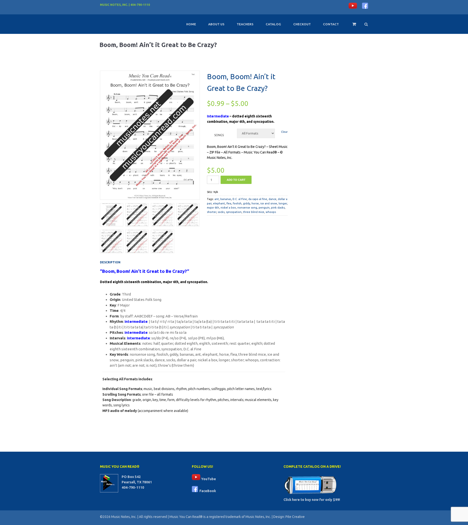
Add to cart (236, 179)
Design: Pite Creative (289, 517)
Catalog (273, 24)
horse (255, 203)
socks (221, 211)
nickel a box (228, 207)
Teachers (245, 24)
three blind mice (253, 211)
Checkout (302, 24)
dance (272, 199)
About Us (216, 24)
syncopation (234, 211)
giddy (246, 203)
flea (228, 203)
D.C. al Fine (240, 199)
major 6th (213, 207)
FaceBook (207, 491)
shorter (211, 211)
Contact (331, 24)
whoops (271, 211)
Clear (284, 131)
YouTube (208, 479)
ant (216, 199)
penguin (264, 207)
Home (191, 24)
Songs (219, 135)
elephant (219, 203)
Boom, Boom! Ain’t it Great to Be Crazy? (144, 271)
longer (283, 203)
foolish (237, 203)
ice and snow (268, 203)
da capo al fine (257, 199)
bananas (225, 199)
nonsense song (247, 207)
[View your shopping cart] (351, 26)
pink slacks (278, 207)
